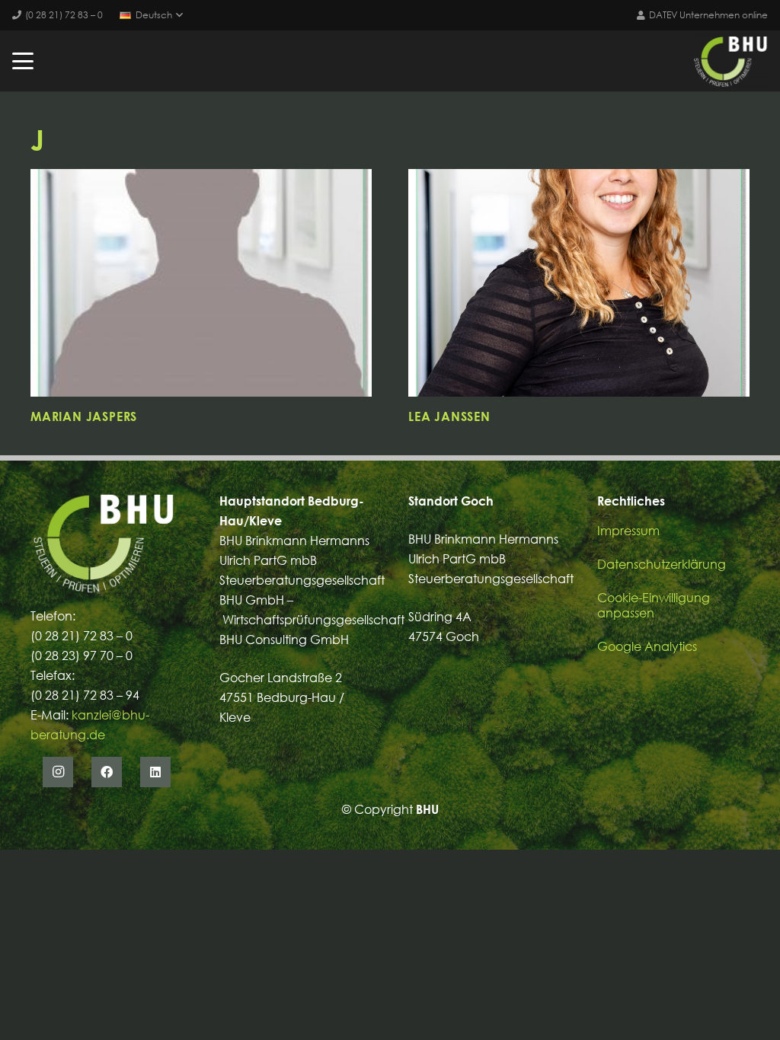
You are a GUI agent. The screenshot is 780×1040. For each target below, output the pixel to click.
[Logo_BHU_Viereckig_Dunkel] (730, 61)
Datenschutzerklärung (661, 564)
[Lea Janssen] (579, 283)
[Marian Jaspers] (201, 283)
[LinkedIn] (155, 772)
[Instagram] (58, 772)
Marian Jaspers (83, 416)
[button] (151, 15)
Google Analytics (647, 646)
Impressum (628, 530)
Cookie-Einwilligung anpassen (653, 605)
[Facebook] (106, 772)
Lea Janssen (449, 416)
